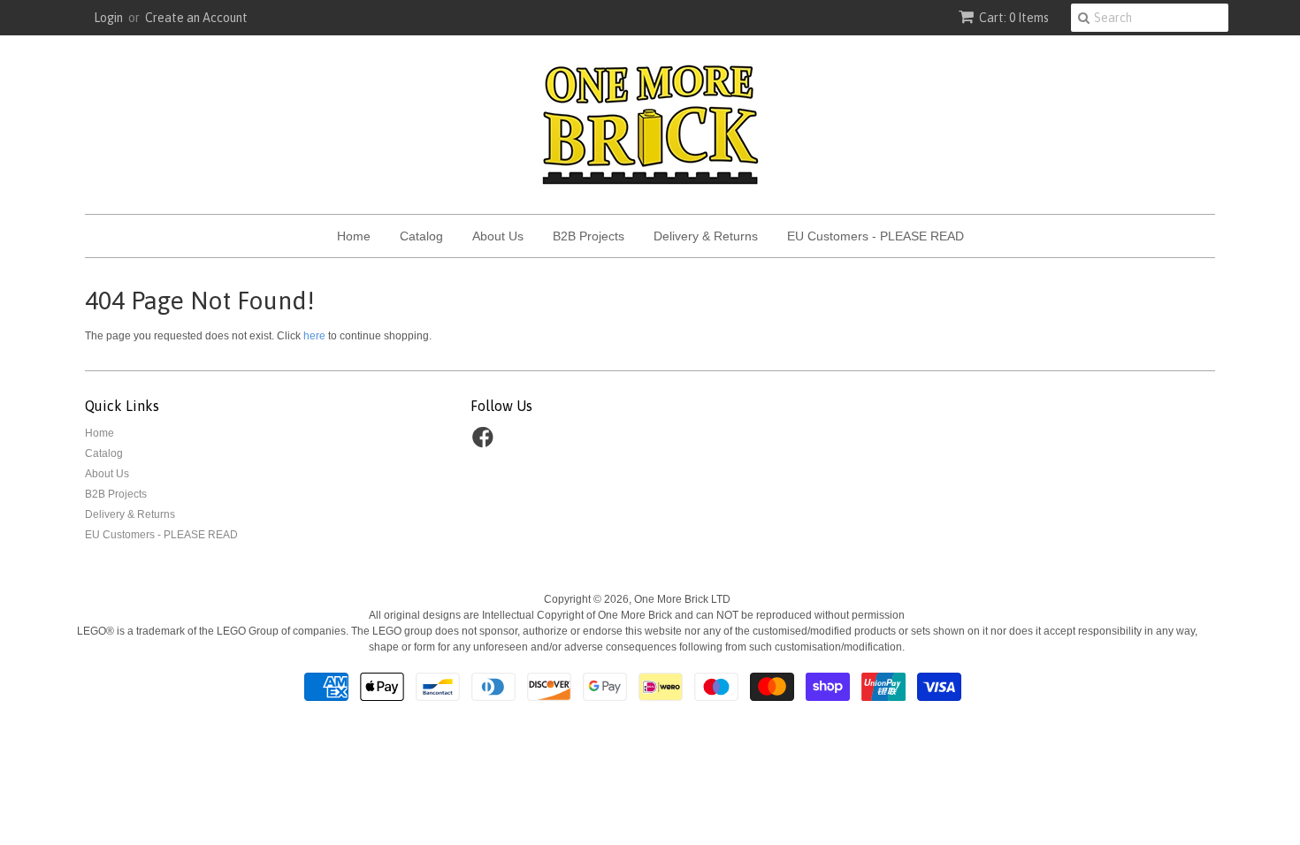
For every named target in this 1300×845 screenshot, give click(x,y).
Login (108, 18)
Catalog (421, 236)
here (314, 336)
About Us (498, 236)
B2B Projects (588, 236)
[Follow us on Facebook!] (485, 443)
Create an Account (196, 18)
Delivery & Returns (706, 236)
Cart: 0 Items (1014, 18)
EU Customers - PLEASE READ (875, 236)
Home (354, 236)
